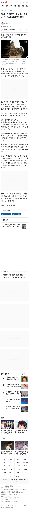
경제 (18, 459)
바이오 (25, 466)
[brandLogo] (4, 1)
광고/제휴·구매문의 (13, 480)
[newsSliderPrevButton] (22, 374)
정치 (4, 459)
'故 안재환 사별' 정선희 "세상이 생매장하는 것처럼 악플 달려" (13, 386)
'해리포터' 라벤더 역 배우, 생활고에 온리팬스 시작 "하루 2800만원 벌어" (13, 379)
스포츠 (3, 439)
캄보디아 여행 (16, 214)
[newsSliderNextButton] (26, 374)
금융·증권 (25, 462)
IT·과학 (18, 466)
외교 (11, 462)
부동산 (10, 466)
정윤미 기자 (7, 23)
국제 (2, 10)
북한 (18, 462)
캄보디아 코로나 (6, 214)
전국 (4, 462)
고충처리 (14, 481)
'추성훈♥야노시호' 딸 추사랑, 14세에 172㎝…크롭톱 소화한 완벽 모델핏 (13, 394)
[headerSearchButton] (20, 2)
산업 (4, 466)
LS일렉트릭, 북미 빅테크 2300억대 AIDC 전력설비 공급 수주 (11, 226)
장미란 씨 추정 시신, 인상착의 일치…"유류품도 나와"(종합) (13, 409)
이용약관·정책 (22, 480)
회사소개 (5, 480)
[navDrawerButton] (26, 2)
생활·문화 (3, 469)
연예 (2, 418)
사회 (11, 459)
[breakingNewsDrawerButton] (23, 2)
